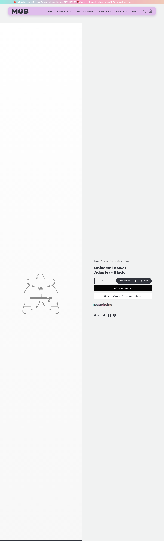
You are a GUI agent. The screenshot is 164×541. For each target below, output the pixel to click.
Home (96, 261)
